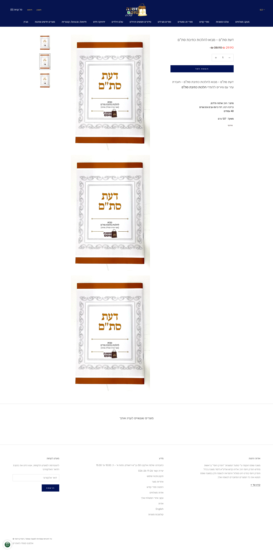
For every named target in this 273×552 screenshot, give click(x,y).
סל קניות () (16, 9)
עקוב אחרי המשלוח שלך (152, 498)
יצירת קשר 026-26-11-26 (151, 470)
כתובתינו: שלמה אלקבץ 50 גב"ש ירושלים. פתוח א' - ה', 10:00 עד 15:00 (130, 465)
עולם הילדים (117, 21)
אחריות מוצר (158, 481)
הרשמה (50, 488)
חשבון (39, 10)
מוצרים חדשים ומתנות (45, 21)
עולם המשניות (222, 21)
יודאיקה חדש (99, 21)
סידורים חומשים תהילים (140, 21)
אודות (161, 503)
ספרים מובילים (164, 21)
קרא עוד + (255, 484)
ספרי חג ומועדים (185, 21)
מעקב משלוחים (242, 21)
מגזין (26, 21)
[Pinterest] (217, 125)
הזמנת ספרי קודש (155, 487)
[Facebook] (226, 125)
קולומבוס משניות (156, 514)
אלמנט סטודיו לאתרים (23, 543)
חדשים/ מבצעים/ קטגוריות (74, 21)
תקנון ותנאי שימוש (155, 476)
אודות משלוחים (157, 492)
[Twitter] (222, 125)
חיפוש (29, 10)
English (160, 509)
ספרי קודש (204, 21)
